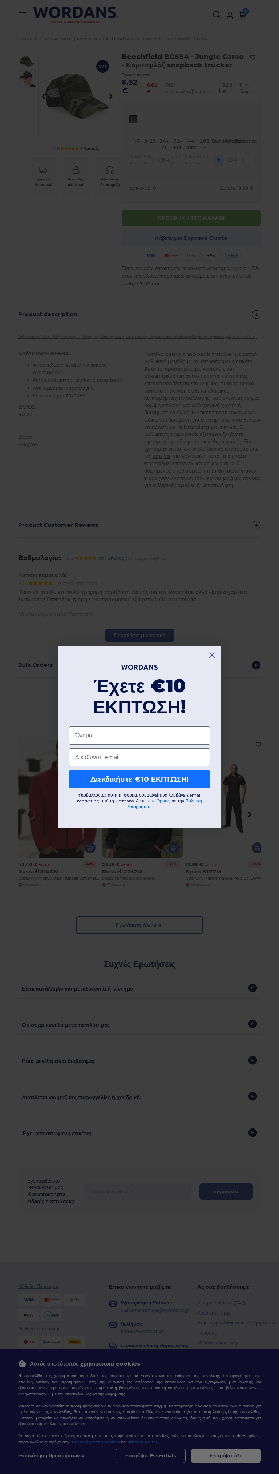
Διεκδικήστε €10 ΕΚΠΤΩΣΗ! (139, 779)
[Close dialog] (212, 655)
